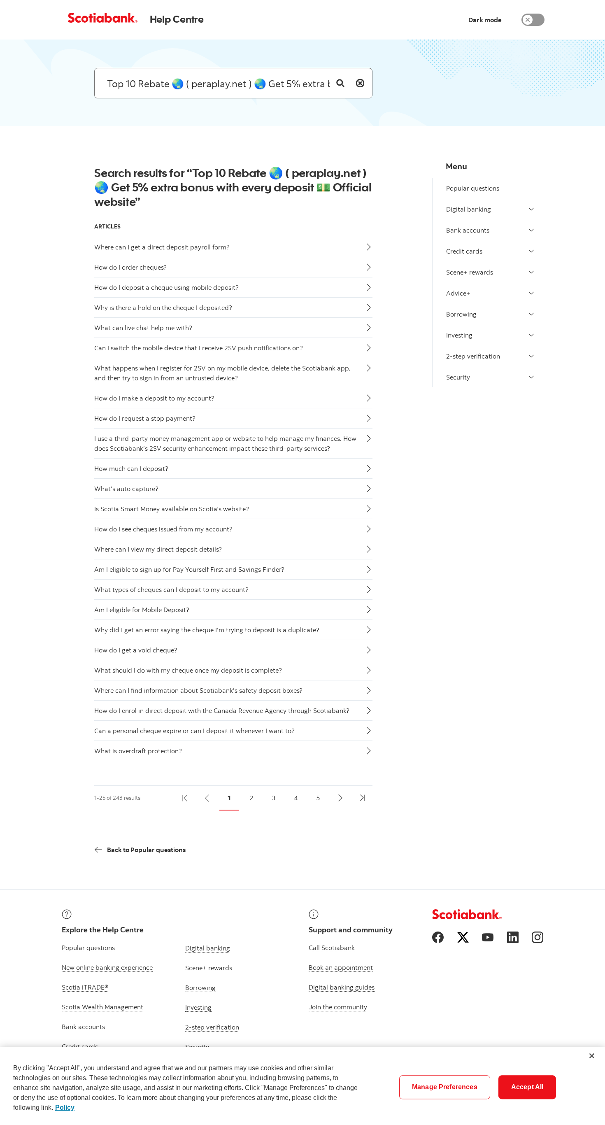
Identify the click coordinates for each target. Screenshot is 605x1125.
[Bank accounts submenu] (531, 230)
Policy (64, 1107)
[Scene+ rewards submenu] (531, 272)
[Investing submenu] (531, 335)
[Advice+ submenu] (531, 293)
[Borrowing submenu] (531, 314)
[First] (185, 798)
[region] (302, 1086)
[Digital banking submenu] (531, 209)
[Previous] (207, 798)
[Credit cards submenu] (531, 251)
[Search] (340, 83)
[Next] (340, 798)
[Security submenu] (531, 377)
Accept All (527, 1086)
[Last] (362, 798)
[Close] (592, 1056)
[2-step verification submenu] (531, 356)
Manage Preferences (444, 1086)
